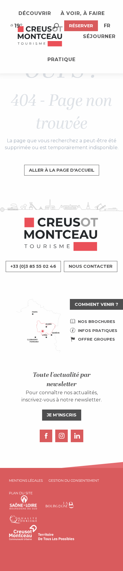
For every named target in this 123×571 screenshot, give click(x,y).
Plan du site (21, 493)
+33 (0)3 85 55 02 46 (33, 266)
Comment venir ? (96, 304)
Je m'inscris (61, 415)
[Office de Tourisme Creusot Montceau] (40, 36)
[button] (56, 26)
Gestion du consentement (74, 480)
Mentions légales (26, 480)
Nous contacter (91, 266)
